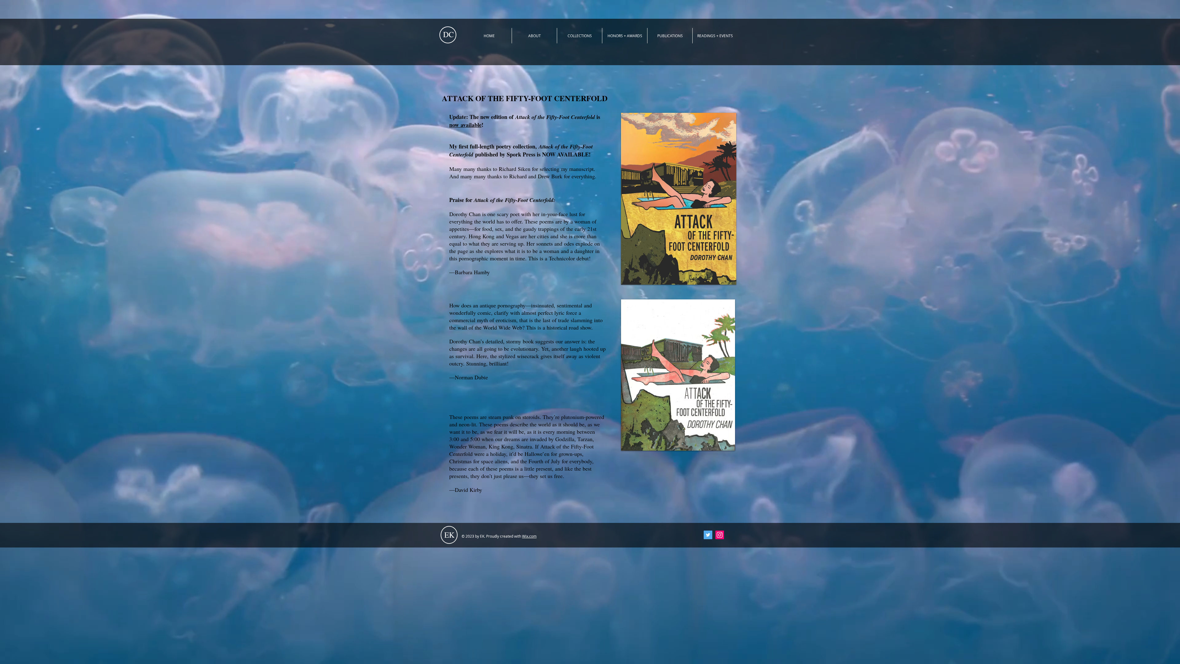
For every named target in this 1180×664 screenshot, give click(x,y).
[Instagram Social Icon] (719, 535)
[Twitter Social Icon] (708, 535)
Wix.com (529, 536)
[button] (579, 35)
